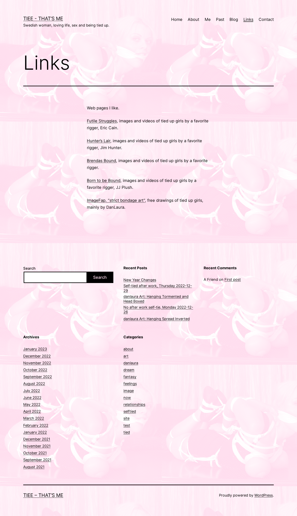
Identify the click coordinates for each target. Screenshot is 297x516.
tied (126, 432)
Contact (266, 19)
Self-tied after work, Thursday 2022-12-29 (157, 288)
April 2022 (32, 411)
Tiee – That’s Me (43, 495)
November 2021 (37, 446)
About (193, 19)
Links (248, 19)
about (128, 349)
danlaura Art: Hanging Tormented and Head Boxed (156, 298)
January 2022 (35, 432)
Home (176, 19)
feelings (130, 383)
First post (232, 279)
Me (208, 19)
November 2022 (37, 363)
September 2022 (37, 377)
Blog (234, 19)
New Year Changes (139, 280)
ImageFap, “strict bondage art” (116, 200)
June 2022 (32, 397)
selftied (129, 411)
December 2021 (36, 439)
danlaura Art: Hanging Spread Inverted (156, 319)
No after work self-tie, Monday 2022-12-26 (158, 309)
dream (128, 370)
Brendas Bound (101, 160)
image (128, 391)
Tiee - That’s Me (43, 18)
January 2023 (35, 349)
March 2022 (33, 418)
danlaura (130, 363)
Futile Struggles (102, 121)
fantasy (129, 377)
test (126, 425)
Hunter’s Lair (98, 140)
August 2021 (33, 467)
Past (220, 19)
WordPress (263, 495)
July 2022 (31, 391)
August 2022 (34, 383)
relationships (134, 404)
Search (29, 268)
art (125, 356)
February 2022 (35, 425)
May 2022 (31, 404)
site (126, 418)
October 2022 (35, 370)
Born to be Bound (103, 180)
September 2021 (37, 460)
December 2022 (37, 356)
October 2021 (35, 453)
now (127, 397)
